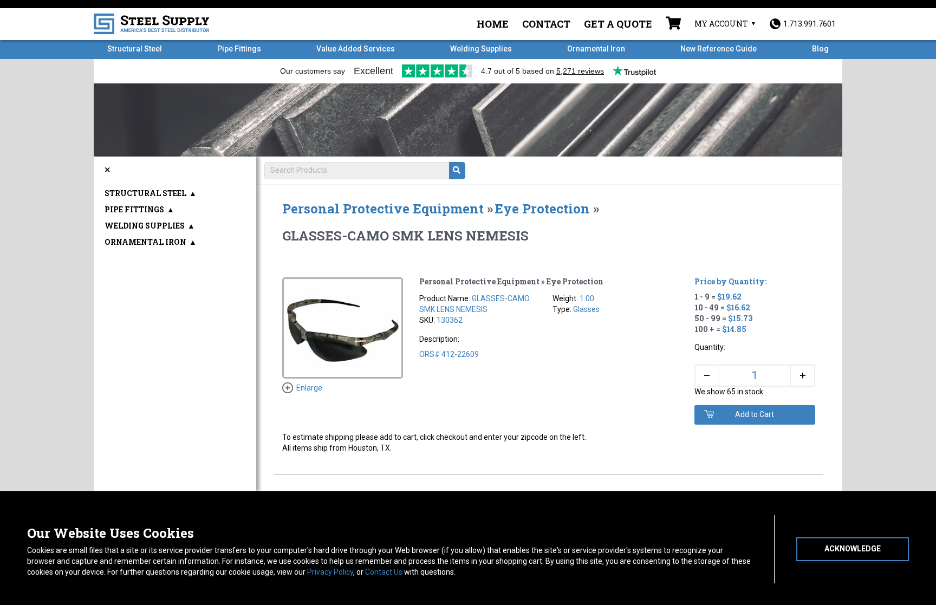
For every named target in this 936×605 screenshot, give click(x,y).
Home (493, 23)
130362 (450, 320)
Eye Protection (542, 208)
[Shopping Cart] (673, 24)
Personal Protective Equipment (383, 208)
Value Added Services (355, 48)
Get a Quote (618, 23)
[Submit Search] (457, 170)
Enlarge (309, 387)
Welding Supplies (481, 48)
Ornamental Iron (596, 48)
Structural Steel (134, 48)
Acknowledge (852, 548)
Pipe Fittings (239, 48)
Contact (546, 23)
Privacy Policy (330, 572)
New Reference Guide (718, 48)
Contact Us (383, 572)
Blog (820, 48)
